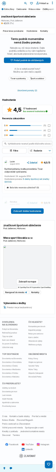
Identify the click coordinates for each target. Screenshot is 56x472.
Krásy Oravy (33, 359)
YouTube (30, 444)
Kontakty (44, 31)
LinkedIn (29, 449)
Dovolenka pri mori (9, 392)
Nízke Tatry (33, 369)
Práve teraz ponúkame (13, 31)
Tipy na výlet (7, 336)
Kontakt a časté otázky (20, 416)
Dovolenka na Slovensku (12, 359)
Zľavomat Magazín (25, 420)
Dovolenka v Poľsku (10, 373)
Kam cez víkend (8, 340)
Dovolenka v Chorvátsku (12, 362)
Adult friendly (7, 399)
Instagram (45, 444)
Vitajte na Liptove (35, 362)
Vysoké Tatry (33, 366)
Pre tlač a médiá (39, 416)
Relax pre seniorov (35, 334)
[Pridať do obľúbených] (48, 464)
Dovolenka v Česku (10, 366)
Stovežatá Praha (34, 377)
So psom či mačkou (10, 344)
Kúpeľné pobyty (34, 330)
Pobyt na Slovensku (10, 329)
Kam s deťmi (33, 337)
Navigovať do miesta (15, 292)
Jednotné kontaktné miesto (32, 431)
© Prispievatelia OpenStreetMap (40, 287)
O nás (4, 416)
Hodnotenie (32, 31)
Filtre (15, 150)
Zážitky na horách (9, 388)
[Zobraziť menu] (52, 3)
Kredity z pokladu (10, 431)
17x (11, 23)
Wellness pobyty (35, 345)
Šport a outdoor (37, 78)
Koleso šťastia (8, 420)
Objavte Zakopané (35, 373)
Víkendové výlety (35, 341)
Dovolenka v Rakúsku (10, 377)
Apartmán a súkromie (10, 402)
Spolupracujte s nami (34, 427)
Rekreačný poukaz (9, 333)
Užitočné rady (7, 347)
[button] (32, 162)
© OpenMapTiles (23, 287)
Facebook (13, 444)
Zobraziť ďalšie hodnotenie (27, 211)
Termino (16, 435)
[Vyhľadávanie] (26, 3)
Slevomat (6, 435)
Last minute (6, 395)
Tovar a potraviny (18, 78)
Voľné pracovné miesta (12, 427)
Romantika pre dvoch (36, 326)
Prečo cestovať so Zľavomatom (16, 424)
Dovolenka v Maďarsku (11, 369)
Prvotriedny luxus (9, 406)
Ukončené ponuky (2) (27, 90)
